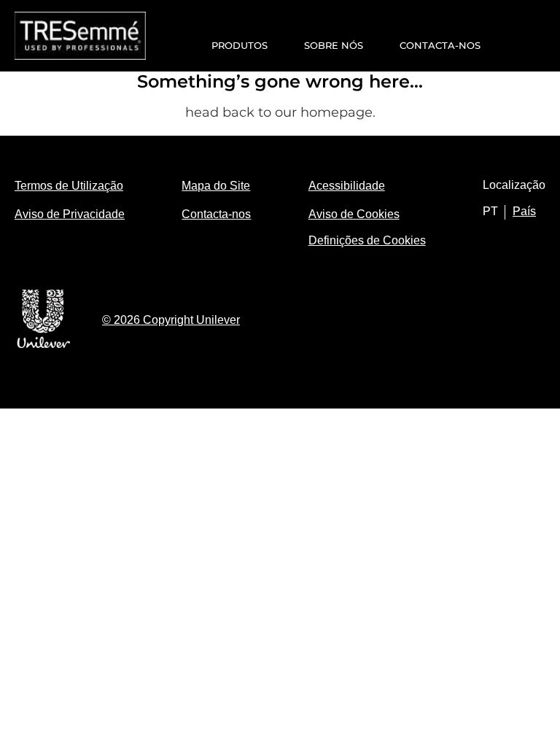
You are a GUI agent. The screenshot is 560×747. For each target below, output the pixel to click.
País (524, 211)
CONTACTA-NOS (440, 45)
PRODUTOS (239, 45)
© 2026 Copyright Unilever (171, 320)
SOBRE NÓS (333, 45)
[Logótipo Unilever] (44, 345)
